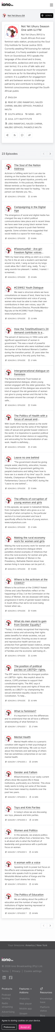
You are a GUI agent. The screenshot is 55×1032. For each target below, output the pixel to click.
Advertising (8, 1011)
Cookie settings (33, 971)
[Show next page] (50, 153)
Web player (25, 1003)
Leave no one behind (26, 457)
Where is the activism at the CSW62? (31, 581)
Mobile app (25, 1008)
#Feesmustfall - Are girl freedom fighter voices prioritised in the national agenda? (29, 254)
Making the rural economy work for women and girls (29, 539)
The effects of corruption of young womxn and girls (30, 500)
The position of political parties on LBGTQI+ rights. (30, 668)
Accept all (25, 1027)
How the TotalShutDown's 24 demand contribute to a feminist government (31, 332)
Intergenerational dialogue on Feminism (31, 372)
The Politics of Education (29, 894)
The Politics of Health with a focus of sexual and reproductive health (30, 419)
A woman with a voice (27, 862)
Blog (42, 1015)
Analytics (24, 998)
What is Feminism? (25, 711)
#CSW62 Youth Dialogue (28, 287)
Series (48, 15)
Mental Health (22, 737)
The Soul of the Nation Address (27, 167)
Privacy (16, 971)
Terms (5, 971)
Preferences (9, 1027)
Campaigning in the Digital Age (30, 209)
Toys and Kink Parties (27, 807)
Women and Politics (26, 830)
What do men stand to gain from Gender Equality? (30, 623)
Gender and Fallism (25, 772)
